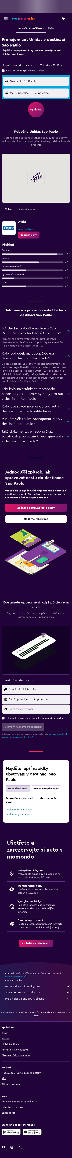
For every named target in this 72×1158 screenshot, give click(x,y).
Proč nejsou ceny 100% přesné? (25, 998)
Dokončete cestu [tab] (18, 788)
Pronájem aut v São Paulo (55, 1012)
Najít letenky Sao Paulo (19, 810)
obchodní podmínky (58, 734)
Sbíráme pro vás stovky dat (22, 992)
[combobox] (18, 65)
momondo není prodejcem (22, 986)
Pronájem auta (7, 1012)
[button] (6, 18)
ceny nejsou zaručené (15, 976)
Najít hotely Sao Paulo (19, 814)
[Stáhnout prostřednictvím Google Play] (11, 1132)
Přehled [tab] (9, 209)
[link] (28, 235)
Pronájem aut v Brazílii (29, 1012)
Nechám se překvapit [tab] (46, 788)
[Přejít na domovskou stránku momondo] (23, 18)
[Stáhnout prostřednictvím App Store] (32, 1132)
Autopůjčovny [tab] (27, 209)
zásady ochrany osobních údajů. (18, 737)
